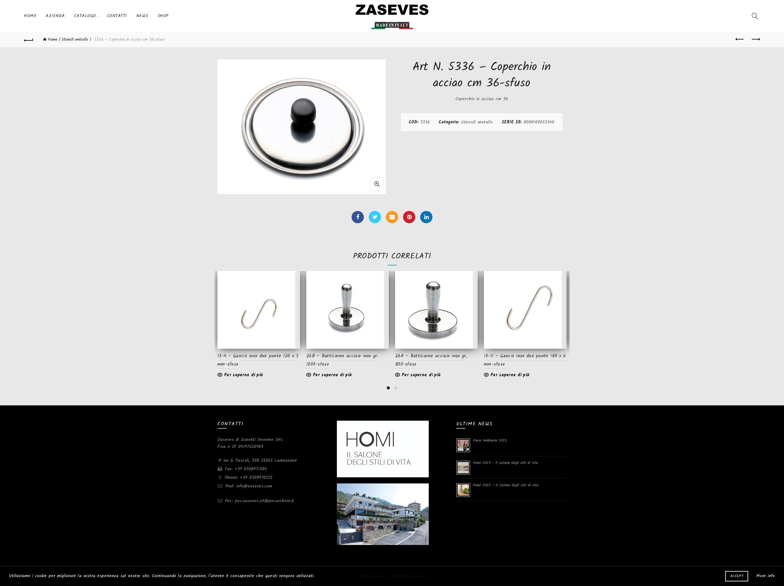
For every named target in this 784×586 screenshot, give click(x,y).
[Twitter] (375, 217)
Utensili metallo (75, 39)
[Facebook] (358, 217)
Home (30, 16)
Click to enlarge (377, 184)
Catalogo (85, 16)
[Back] (28, 39)
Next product (755, 39)
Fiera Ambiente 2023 (490, 440)
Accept (736, 576)
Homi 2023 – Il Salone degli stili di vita (505, 463)
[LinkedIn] (426, 217)
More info (765, 576)
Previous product (740, 39)
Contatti (117, 16)
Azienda (55, 16)
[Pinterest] (409, 217)
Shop (162, 16)
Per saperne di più (243, 375)
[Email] (392, 217)
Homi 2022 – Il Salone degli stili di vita (505, 485)
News (142, 16)
